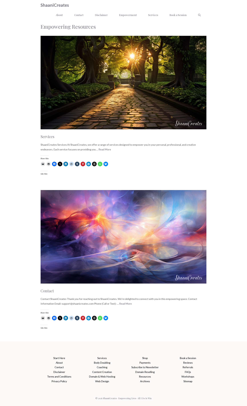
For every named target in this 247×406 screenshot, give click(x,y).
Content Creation (102, 371)
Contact (78, 15)
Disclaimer (101, 15)
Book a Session (178, 15)
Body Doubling (102, 362)
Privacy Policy (59, 381)
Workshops (187, 376)
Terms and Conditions (59, 376)
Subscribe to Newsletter (145, 367)
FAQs (188, 371)
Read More (104, 149)
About (59, 15)
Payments (145, 362)
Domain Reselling (145, 371)
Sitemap (187, 381)
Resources (145, 376)
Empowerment (128, 15)
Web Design (102, 381)
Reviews (188, 362)
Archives (145, 381)
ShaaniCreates (55, 5)
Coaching (102, 367)
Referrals (188, 367)
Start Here (59, 358)
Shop (145, 358)
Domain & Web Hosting (102, 376)
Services (153, 15)
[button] (199, 15)
